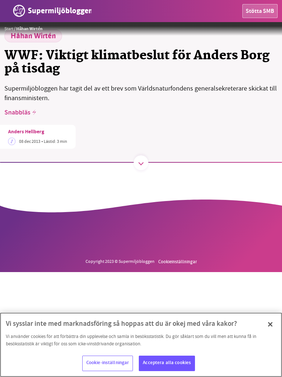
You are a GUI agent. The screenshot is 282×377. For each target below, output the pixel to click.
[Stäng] (270, 324)
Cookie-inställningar (107, 363)
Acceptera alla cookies (167, 363)
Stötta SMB (260, 11)
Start (8, 29)
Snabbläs (17, 113)
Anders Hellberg (26, 132)
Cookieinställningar (177, 261)
